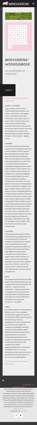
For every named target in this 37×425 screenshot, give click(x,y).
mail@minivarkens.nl (19, 409)
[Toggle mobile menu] (33, 4)
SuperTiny (23, 411)
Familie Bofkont (27, 385)
